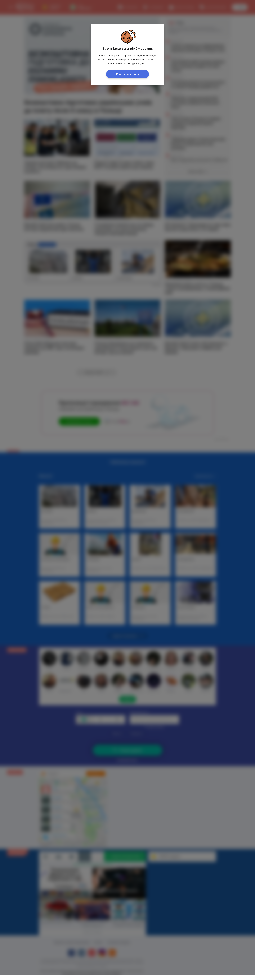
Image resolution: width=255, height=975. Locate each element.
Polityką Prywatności (145, 55)
